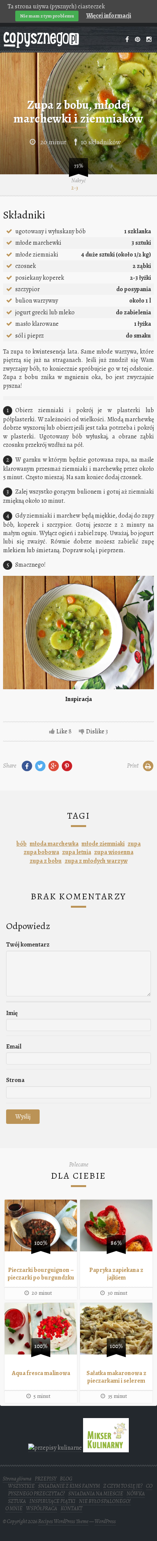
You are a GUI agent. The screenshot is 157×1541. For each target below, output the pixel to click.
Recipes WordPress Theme (63, 1521)
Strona (15, 1080)
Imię (12, 1013)
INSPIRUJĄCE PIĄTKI (52, 1501)
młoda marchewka (54, 844)
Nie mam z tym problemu (47, 16)
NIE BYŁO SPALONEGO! (105, 1501)
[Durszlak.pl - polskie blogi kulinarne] (55, 1447)
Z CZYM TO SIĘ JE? (123, 1486)
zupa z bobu (46, 861)
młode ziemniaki (103, 844)
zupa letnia (76, 852)
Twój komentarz (28, 944)
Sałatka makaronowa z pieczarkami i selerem (116, 1377)
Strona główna (17, 1478)
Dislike (95, 731)
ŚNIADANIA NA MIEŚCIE (95, 1493)
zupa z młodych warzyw (96, 861)
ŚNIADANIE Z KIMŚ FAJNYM (69, 1486)
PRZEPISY (45, 1478)
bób (21, 844)
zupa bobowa (41, 852)
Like (61, 731)
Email (13, 1046)
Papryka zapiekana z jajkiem (116, 1274)
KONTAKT (71, 1508)
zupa (134, 844)
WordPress (105, 1521)
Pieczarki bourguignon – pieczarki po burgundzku (41, 1274)
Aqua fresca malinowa (41, 1373)
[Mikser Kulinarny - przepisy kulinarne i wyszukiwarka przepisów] (106, 1447)
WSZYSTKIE (21, 1486)
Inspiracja (78, 699)
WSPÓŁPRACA (41, 1508)
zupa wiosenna (113, 852)
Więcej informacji (108, 15)
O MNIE (13, 1508)
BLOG (66, 1478)
